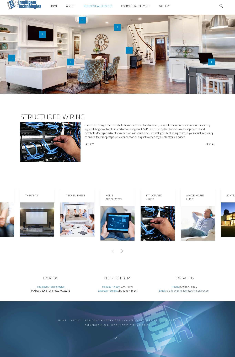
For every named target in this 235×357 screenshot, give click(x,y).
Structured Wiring (154, 197)
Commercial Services (135, 6)
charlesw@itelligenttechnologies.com (187, 290)
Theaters (31, 195)
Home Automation (114, 197)
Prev (90, 144)
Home (54, 6)
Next (209, 144)
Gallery (164, 6)
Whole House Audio (195, 197)
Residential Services (98, 6)
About (70, 6)
